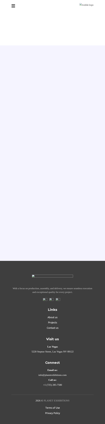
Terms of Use (52, 407)
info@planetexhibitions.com (45, 243)
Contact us (52, 327)
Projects (52, 322)
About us (52, 317)
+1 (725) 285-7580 (71, 243)
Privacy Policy (35, 137)
